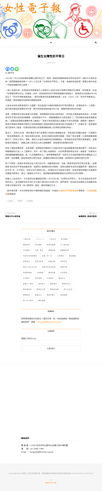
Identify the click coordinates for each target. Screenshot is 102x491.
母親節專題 (27, 273)
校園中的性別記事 (49, 267)
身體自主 (38, 295)
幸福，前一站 (47, 256)
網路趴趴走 (66, 284)
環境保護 (51, 273)
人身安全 (10, 201)
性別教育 (29, 201)
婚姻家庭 (51, 250)
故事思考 (26, 261)
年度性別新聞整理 (30, 256)
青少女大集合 (28, 301)
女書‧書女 (39, 250)
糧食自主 (62, 278)
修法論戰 (64, 239)
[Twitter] (12, 69)
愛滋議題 (72, 256)
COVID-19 (39, 239)
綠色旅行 (41, 284)
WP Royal (89, 473)
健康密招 (26, 245)
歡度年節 (64, 267)
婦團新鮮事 (64, 250)
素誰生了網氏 (28, 284)
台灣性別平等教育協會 (68, 190)
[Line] (17, 69)
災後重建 (40, 273)
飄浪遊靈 (41, 301)
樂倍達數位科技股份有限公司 (53, 473)
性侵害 (20, 201)
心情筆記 (60, 256)
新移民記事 (39, 261)
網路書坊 (53, 284)
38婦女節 (26, 239)
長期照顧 (63, 295)
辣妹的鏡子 (51, 295)
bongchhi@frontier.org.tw (49, 322)
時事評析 (63, 261)
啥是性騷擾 (51, 245)
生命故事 (63, 273)
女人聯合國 (64, 245)
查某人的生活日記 (30, 267)
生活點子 (26, 278)
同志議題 (38, 245)
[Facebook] (8, 69)
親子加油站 (68, 289)
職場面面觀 (54, 289)
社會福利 (50, 278)
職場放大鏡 (41, 289)
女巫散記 (26, 250)
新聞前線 (51, 261)
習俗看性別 (27, 289)
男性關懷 (38, 278)
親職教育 (26, 295)
